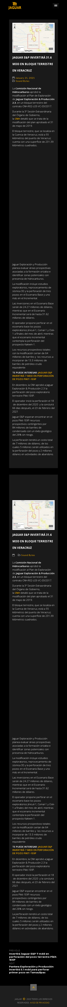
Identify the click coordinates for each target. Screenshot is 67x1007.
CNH (17, 118)
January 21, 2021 (25, 78)
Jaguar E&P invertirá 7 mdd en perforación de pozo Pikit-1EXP (33, 376)
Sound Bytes (22, 81)
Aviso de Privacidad (39, 1002)
